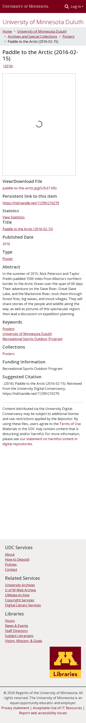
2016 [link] (8, 66)
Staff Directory (16, 630)
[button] (25, 6)
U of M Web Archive (20, 590)
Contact (11, 569)
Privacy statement (15, 708)
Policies (11, 564)
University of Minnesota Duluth (43, 22)
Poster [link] (8, 258)
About (10, 554)
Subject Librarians (19, 635)
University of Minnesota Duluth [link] (42, 31)
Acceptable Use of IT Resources (57, 708)
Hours (10, 620)
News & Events (16, 625)
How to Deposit (17, 559)
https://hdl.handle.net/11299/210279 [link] (31, 203)
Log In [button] (76, 6)
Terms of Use (70, 423)
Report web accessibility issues (43, 713)
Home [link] (7, 31)
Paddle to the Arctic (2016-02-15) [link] (28, 229)
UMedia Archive (17, 595)
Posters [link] (68, 36)
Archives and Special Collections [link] (32, 36)
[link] (43, 188)
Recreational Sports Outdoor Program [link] (32, 339)
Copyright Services (19, 600)
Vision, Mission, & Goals (23, 640)
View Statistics (14, 217)
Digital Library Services (23, 605)
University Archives (20, 585)
